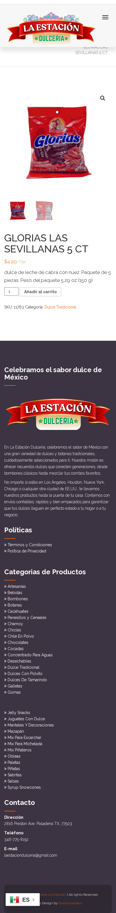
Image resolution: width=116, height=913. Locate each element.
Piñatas (14, 768)
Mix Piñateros (20, 750)
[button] (103, 98)
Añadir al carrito (40, 292)
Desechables (19, 661)
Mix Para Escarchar (24, 737)
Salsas (13, 781)
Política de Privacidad (27, 551)
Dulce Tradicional (60, 307)
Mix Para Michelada (25, 743)
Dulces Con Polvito (25, 673)
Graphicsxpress (70, 903)
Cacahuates (18, 611)
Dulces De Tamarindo (27, 680)
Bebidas (15, 592)
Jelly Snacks (19, 712)
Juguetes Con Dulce (26, 719)
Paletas (14, 762)
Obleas (14, 756)
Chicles (14, 630)
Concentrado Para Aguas (30, 655)
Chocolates (18, 642)
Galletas (15, 686)
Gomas (14, 692)
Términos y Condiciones (30, 545)
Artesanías (17, 586)
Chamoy (15, 623)
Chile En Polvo (21, 636)
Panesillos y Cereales (27, 617)
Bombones (18, 599)
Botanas (15, 605)
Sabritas (15, 775)
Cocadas (16, 648)
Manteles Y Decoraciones (31, 725)
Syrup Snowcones (24, 787)
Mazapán (16, 731)
